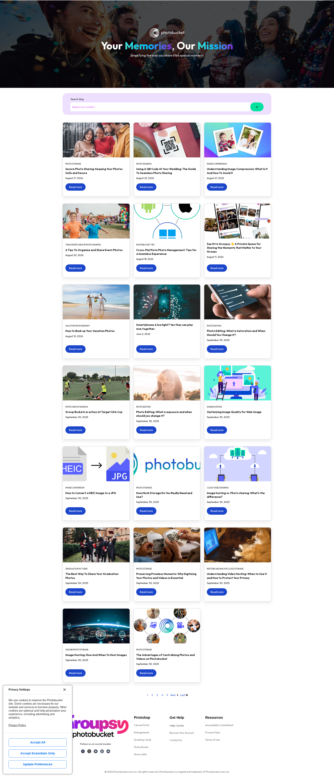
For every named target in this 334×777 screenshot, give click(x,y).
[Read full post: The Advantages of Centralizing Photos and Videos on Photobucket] (167, 626)
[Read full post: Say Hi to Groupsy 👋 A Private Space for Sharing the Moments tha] (237, 221)
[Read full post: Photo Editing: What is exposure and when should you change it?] (167, 383)
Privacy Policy (212, 732)
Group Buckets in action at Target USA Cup (93, 412)
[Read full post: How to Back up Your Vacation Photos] (96, 302)
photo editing (214, 326)
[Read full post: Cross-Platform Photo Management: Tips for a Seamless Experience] (167, 221)
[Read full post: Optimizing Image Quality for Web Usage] (237, 383)
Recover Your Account (182, 732)
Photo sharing (144, 164)
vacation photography (77, 326)
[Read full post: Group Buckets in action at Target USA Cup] (96, 383)
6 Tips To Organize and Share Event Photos (94, 250)
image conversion (74, 488)
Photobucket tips (145, 245)
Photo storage (73, 164)
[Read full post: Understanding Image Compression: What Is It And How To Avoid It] (237, 140)
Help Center (177, 725)
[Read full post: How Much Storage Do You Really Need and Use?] (167, 464)
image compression (217, 164)
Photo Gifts (140, 754)
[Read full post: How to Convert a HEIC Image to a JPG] (96, 464)
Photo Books (141, 747)
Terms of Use (212, 739)
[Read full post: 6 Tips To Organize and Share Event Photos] (96, 221)
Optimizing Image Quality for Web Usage (234, 412)
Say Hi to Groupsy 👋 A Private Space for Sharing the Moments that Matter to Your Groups (234, 247)
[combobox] (160, 106)
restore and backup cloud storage (225, 569)
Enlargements (141, 732)
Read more (75, 187)
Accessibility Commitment (219, 725)
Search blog (77, 99)
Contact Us (176, 740)
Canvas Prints (141, 725)
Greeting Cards (142, 739)
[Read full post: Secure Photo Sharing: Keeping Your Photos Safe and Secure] (96, 140)
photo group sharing (76, 407)
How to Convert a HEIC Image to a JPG (90, 493)
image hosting (214, 407)
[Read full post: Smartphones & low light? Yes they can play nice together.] (167, 302)
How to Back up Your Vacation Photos (90, 331)
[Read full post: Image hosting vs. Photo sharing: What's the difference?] (237, 464)
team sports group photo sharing (83, 245)
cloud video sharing (218, 488)
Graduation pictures (76, 569)
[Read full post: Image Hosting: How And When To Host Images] (96, 626)
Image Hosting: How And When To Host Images (96, 655)
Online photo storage (76, 649)
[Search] (257, 106)
